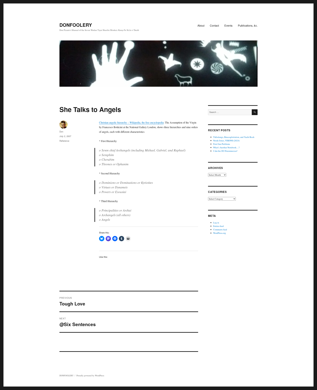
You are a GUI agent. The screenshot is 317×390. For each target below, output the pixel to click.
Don (61, 131)
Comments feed (220, 229)
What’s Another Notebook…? (226, 147)
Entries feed (218, 226)
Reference (64, 140)
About (200, 25)
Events (228, 25)
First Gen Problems (221, 143)
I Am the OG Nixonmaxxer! (225, 150)
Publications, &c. (248, 25)
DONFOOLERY (75, 24)
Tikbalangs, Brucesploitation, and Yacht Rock (233, 137)
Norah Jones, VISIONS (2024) (226, 140)
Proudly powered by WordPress (90, 375)
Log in (216, 222)
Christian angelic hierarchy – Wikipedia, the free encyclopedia (131, 122)
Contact (214, 25)
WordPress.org (219, 232)
